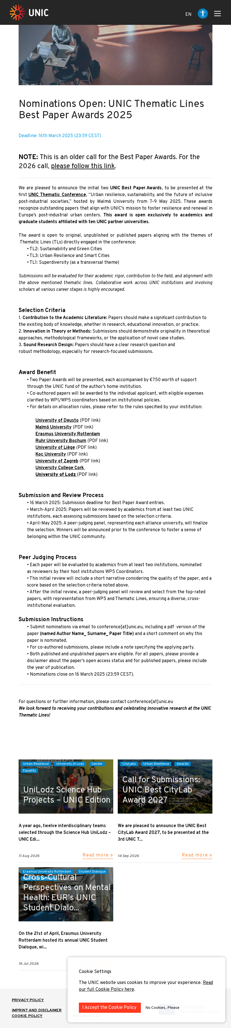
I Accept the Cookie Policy (109, 1008)
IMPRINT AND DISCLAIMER (37, 1010)
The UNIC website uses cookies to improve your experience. (141, 983)
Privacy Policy (28, 1000)
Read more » (98, 855)
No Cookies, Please (162, 1007)
